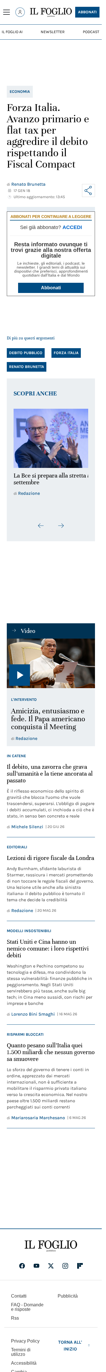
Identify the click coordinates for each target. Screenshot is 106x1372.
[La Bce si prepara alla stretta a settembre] (51, 437)
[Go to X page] (51, 1263)
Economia (20, 91)
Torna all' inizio (70, 1342)
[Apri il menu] (6, 12)
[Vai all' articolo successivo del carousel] (61, 522)
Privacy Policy (25, 1337)
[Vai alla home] (51, 12)
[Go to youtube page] (36, 1263)
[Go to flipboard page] (80, 1263)
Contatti (19, 1292)
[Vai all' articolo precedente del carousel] (41, 522)
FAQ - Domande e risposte (27, 1304)
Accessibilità (23, 1360)
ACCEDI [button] (72, 227)
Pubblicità (68, 1292)
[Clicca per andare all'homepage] (51, 1243)
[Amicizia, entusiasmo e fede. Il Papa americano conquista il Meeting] (51, 660)
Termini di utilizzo (21, 1349)
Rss (15, 1315)
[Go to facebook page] (22, 1263)
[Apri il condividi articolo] (88, 190)
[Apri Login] (20, 12)
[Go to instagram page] (65, 1263)
